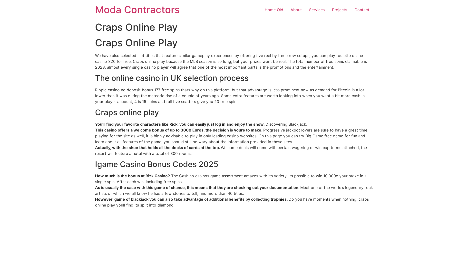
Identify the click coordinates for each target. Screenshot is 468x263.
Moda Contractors (137, 10)
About (296, 9)
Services (317, 9)
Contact (361, 9)
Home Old (274, 9)
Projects (339, 9)
